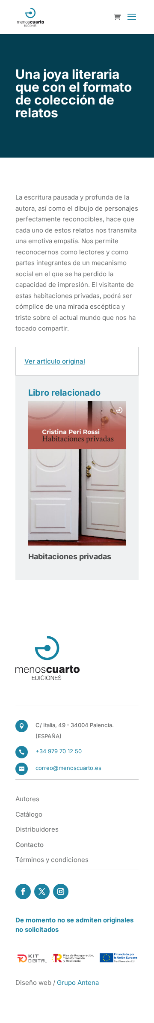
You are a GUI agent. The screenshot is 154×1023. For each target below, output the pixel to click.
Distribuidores (37, 829)
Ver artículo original (54, 361)
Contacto (29, 845)
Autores (27, 799)
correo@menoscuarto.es (68, 767)
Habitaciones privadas (69, 556)
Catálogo (28, 814)
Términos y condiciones (52, 860)
